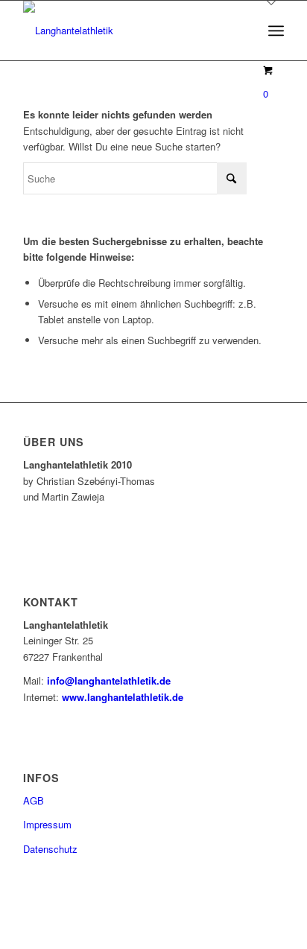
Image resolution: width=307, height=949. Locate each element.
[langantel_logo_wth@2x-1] (127, 30)
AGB (33, 800)
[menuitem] (276, 30)
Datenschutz (50, 849)
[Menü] (276, 30)
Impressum (47, 824)
